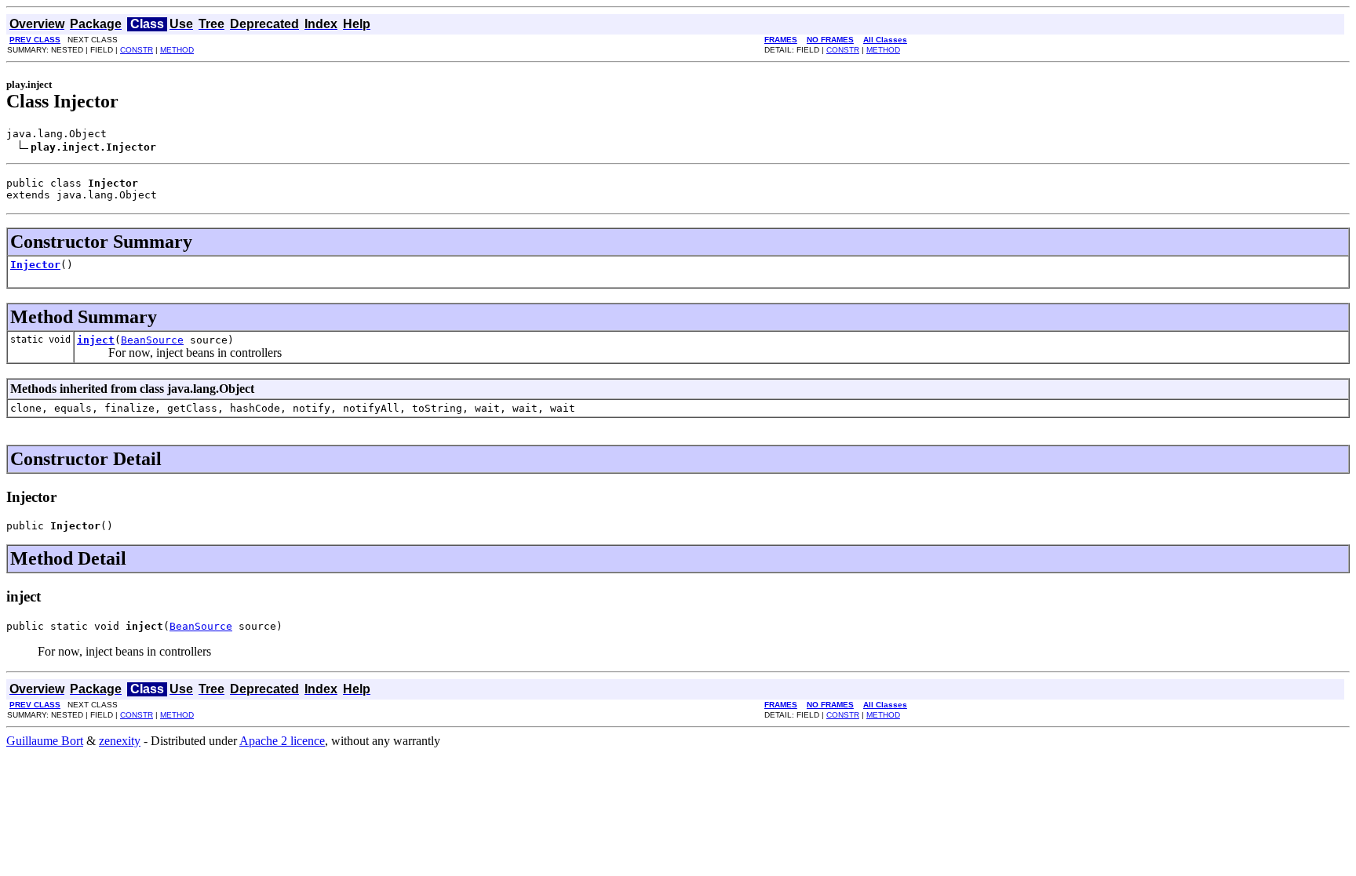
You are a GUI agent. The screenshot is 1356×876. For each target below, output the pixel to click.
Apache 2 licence (282, 740)
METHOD (177, 49)
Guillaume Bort (44, 740)
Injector (35, 265)
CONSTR (136, 49)
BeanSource (152, 340)
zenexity (119, 740)
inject (96, 340)
